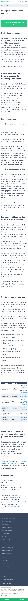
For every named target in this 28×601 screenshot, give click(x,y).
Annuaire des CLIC (6, 553)
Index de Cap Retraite (7, 579)
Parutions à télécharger (8, 564)
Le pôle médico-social (7, 530)
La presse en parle (6, 524)
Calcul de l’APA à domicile (8, 573)
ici (15, 337)
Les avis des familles (7, 527)
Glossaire (4, 576)
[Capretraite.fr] (6, 2)
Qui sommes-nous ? (7, 521)
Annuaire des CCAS (7, 550)
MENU (26, 2)
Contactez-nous (6, 539)
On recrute (4, 536)
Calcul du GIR (5, 567)
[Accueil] (2, 5)
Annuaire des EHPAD (7, 547)
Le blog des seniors (7, 560)
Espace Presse (5, 533)
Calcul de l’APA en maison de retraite (11, 570)
